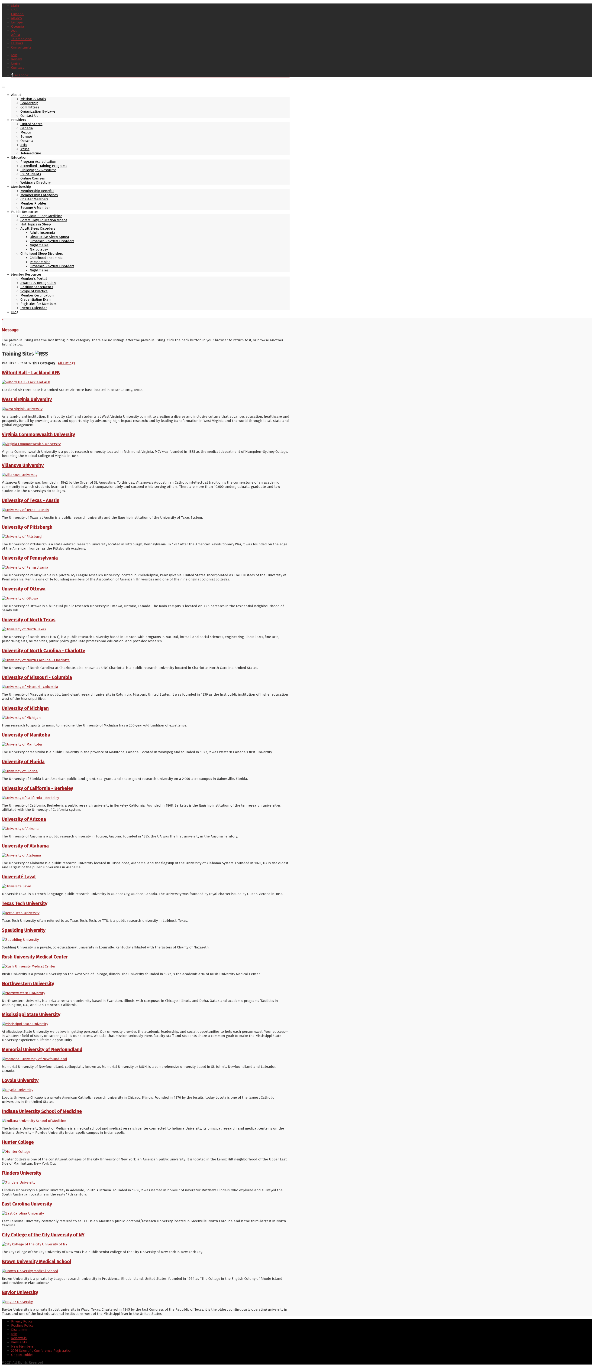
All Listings (66, 363)
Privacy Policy (21, 1321)
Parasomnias (40, 262)
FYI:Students (30, 174)
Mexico (16, 18)
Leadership (29, 103)
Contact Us (29, 116)
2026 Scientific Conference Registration (42, 1350)
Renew (16, 59)
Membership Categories (39, 195)
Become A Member (35, 207)
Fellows (17, 43)
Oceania (17, 26)
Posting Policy (22, 1325)
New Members (22, 1346)
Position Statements (36, 287)
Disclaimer (19, 1330)
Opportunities (22, 1355)
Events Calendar (33, 308)
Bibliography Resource (38, 170)
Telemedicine (21, 39)
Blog (14, 312)
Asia (14, 31)
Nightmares (39, 245)
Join (14, 55)
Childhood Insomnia (46, 258)
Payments (19, 1342)
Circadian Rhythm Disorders (52, 241)
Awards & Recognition (38, 283)
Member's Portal (33, 279)
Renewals (19, 1338)
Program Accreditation (38, 162)
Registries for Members (38, 304)
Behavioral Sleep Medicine (41, 216)
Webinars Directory (35, 182)
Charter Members (34, 199)
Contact (17, 67)
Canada (17, 14)
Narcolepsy (39, 249)
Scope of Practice (34, 291)
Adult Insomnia (42, 233)
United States (31, 124)
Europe (17, 22)
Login (15, 63)
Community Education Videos (43, 220)
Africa (15, 35)
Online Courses (32, 178)
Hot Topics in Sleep (35, 224)
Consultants (21, 47)
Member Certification (37, 295)
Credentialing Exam (36, 299)
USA (14, 10)
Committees (29, 107)
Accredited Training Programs (43, 166)
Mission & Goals (33, 99)
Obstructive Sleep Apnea (49, 237)
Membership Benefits (37, 191)
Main (15, 5)
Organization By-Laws (37, 111)
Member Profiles (33, 203)
